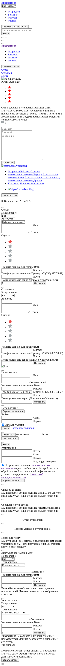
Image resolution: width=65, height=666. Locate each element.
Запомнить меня (14, 424)
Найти (6, 33)
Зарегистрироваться (13, 411)
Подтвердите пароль (44, 461)
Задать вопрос (10, 660)
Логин (36, 417)
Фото (45, 434)
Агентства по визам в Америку (42, 177)
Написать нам (10, 195)
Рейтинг (13, 14)
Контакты (13, 183)
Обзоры (12, 17)
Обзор (4, 69)
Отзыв (34, 232)
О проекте (14, 11)
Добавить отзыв (11, 26)
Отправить (8, 162)
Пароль (37, 421)
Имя (35, 225)
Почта (36, 276)
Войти (6, 444)
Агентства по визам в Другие (25, 180)
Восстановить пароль (23, 428)
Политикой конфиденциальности (22, 476)
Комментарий (38, 382)
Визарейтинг (8, 45)
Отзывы (12, 20)
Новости (25, 183)
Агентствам (37, 183)
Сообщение (37, 571)
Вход (24, 26)
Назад (4, 75)
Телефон (37, 270)
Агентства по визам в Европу (25, 174)
